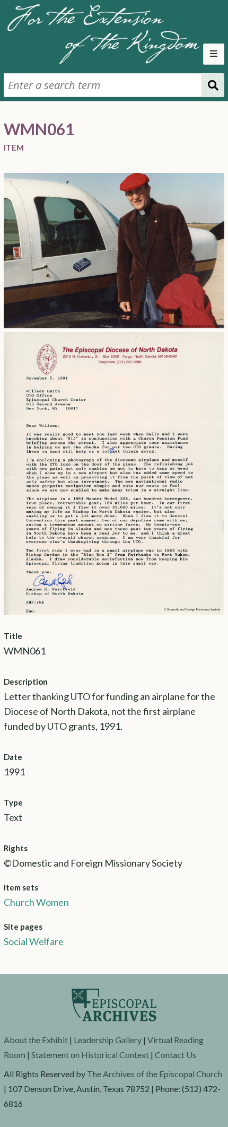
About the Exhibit (36, 1040)
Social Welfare (34, 941)
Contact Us (175, 1055)
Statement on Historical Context (90, 1055)
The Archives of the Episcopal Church (154, 1074)
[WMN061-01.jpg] (114, 324)
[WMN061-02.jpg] (114, 611)
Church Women (36, 902)
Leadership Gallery (108, 1040)
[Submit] (213, 85)
